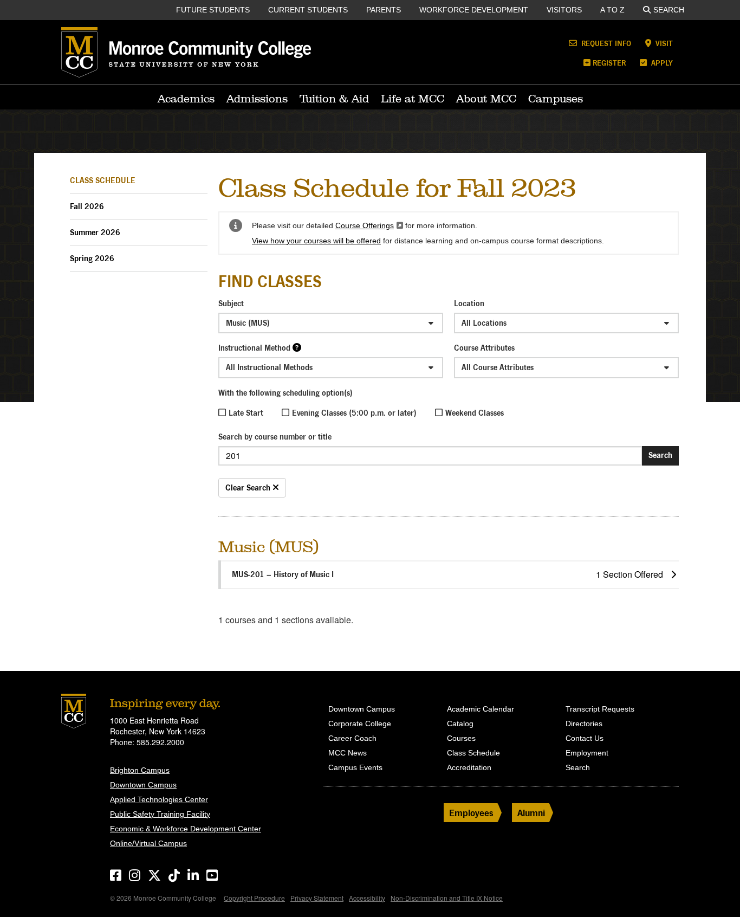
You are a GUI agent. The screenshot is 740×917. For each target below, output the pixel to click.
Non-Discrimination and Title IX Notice (447, 897)
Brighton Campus (140, 770)
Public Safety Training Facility (160, 814)
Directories (584, 723)
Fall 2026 (87, 206)
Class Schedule (102, 180)
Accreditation (469, 767)
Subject (231, 303)
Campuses (555, 98)
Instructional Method (254, 348)
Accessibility (367, 897)
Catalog (460, 723)
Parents (383, 9)
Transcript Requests (600, 709)
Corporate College (359, 723)
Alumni (531, 812)
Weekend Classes (474, 413)
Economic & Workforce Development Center (185, 828)
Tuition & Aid (334, 98)
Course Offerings (369, 225)
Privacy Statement (316, 897)
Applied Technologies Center (159, 799)
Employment (587, 752)
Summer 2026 (95, 232)
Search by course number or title (275, 436)
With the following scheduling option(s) (285, 393)
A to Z (612, 9)
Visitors (564, 9)
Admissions (257, 98)
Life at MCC (412, 98)
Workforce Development (473, 9)
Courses (461, 738)
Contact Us (584, 738)
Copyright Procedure (254, 897)
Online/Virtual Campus (148, 843)
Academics (186, 98)
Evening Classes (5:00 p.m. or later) (354, 413)
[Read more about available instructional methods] (297, 347)
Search (668, 9)
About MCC (486, 98)
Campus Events (355, 767)
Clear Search (248, 487)
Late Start (246, 413)
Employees (471, 812)
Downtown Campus (143, 784)
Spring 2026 (92, 258)
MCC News (347, 752)
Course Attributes (484, 348)
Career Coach (352, 738)
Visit (663, 43)
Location (469, 303)
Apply (661, 62)
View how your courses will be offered (316, 240)
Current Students (308, 9)
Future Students (213, 9)
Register (609, 62)
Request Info (605, 43)
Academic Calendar (480, 709)
